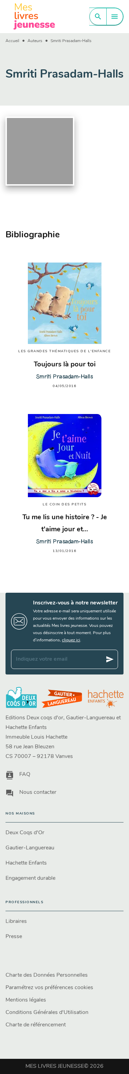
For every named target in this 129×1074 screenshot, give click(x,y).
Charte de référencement (36, 1025)
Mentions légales (26, 1000)
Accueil (12, 41)
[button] (64, 832)
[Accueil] (34, 16)
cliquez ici (71, 640)
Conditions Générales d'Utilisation (47, 1012)
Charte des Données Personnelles (47, 975)
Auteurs (35, 41)
